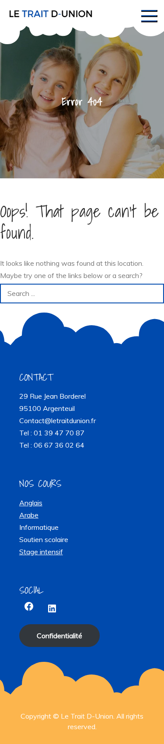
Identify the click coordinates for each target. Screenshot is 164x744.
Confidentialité (59, 635)
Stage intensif (41, 551)
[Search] (154, 293)
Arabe (28, 515)
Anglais (30, 502)
